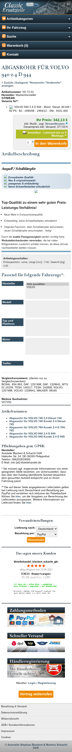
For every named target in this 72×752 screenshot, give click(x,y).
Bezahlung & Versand (14, 706)
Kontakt (12, 54)
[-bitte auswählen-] (47, 284)
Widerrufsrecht (10, 718)
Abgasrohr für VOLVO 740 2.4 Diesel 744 (35, 418)
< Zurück (7, 82)
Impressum (8, 731)
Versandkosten (55, 123)
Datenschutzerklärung (14, 712)
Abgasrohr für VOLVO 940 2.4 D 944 (32, 433)
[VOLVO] (47, 287)
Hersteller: (8, 94)
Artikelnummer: (12, 91)
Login (32, 682)
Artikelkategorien (19, 19)
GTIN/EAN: (8, 98)
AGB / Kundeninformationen (18, 725)
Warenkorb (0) (17, 45)
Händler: (21, 682)
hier (18, 496)
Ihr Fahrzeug (16, 28)
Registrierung (47, 682)
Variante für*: (10, 101)
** (65, 135)
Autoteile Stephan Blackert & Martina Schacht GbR (37, 746)
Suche (11, 36)
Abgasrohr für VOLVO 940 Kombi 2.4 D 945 (37, 436)
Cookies (6, 737)
